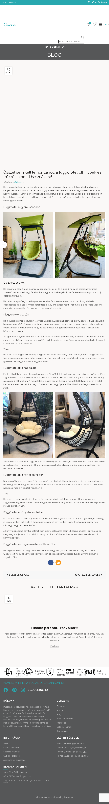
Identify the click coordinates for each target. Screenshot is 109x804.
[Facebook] (51, 562)
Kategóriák (53, 47)
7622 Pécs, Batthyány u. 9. (15, 772)
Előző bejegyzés (19, 575)
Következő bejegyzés (87, 575)
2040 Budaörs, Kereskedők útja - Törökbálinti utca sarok (26, 781)
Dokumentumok (64, 727)
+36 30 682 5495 (79, 752)
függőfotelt (55, 374)
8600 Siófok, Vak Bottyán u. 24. (17, 776)
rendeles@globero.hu (73, 743)
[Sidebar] (3, 244)
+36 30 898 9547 (98, 2)
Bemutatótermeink (65, 719)
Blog (59, 714)
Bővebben (54, 646)
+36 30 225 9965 (81, 756)
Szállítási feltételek (11, 752)
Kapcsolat (61, 723)
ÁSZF (5, 743)
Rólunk (60, 710)
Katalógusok (62, 731)
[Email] (58, 562)
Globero (48, 797)
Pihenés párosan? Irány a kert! (54, 628)
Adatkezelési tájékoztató (14, 760)
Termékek (61, 706)
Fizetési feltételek (11, 747)
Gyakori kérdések (11, 756)
